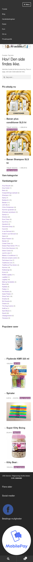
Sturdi (4, 313)
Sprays (4, 214)
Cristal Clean (6, 243)
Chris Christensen (8, 207)
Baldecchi (5, 200)
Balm (4, 190)
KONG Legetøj (7, 275)
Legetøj (4, 279)
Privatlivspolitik (7, 39)
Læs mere (17, 363)
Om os (4, 34)
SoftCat (4, 308)
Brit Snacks (6, 301)
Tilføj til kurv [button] (17, 432)
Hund (4, 229)
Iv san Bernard (7, 231)
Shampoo (5, 195)
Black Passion (6, 238)
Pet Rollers (5, 291)
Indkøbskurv (21, 557)
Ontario (4, 303)
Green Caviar (6, 250)
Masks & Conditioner (9, 255)
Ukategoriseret (7, 315)
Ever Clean (5, 219)
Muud (4, 284)
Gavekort (5, 224)
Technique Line (7, 260)
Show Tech (5, 296)
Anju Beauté (6, 186)
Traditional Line (7, 263)
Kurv (3, 29)
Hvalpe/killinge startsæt (9, 193)
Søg (8, 559)
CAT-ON (5, 205)
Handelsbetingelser (8, 19)
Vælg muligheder (12, 130)
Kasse (4, 24)
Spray (4, 198)
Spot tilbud (5, 311)
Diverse (4, 217)
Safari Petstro (6, 294)
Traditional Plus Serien (9, 265)
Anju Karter (5, 188)
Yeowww (5, 318)
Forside (4, 9)
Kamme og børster (8, 210)
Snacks (4, 299)
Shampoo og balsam (9, 212)
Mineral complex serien (9, 258)
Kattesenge (6, 270)
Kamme (4, 267)
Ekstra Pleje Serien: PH (10, 246)
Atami (4, 236)
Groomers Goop (7, 226)
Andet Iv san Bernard (9, 234)
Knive (4, 272)
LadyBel (5, 277)
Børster (4, 202)
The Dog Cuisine (7, 306)
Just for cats (6, 253)
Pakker (4, 289)
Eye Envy (5, 222)
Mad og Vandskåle (8, 282)
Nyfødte (4, 287)
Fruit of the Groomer (8, 248)
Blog (3, 14)
